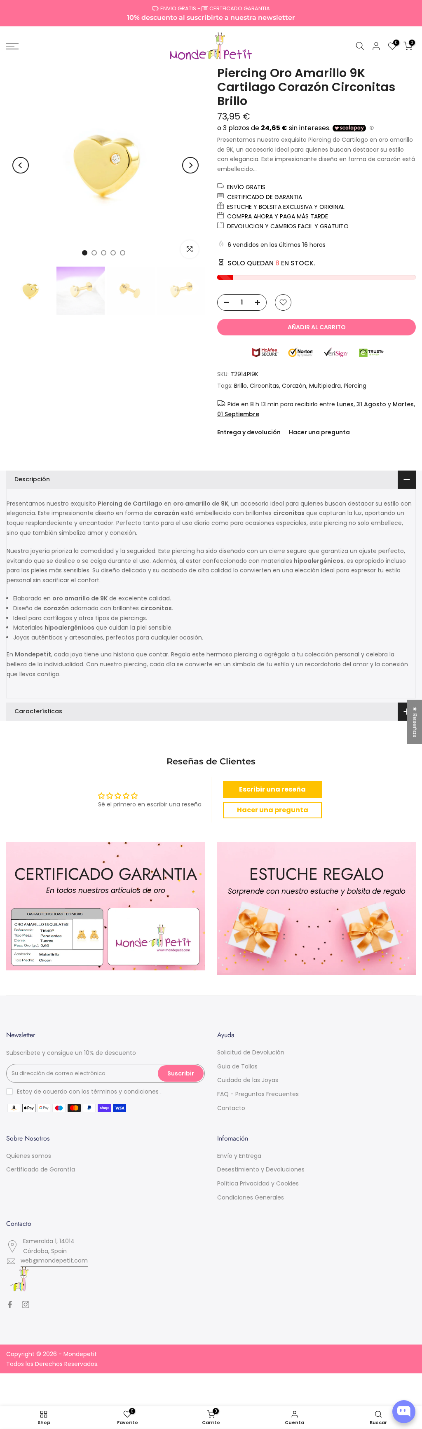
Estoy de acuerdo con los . (89, 1091)
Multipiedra (325, 386)
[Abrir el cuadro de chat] (403, 1411)
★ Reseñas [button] (415, 721)
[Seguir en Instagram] (25, 1305)
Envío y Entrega (239, 1156)
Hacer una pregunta (319, 432)
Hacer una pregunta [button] (272, 810)
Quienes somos (28, 1156)
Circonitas (264, 386)
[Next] (190, 165)
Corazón (294, 386)
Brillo (240, 386)
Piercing (355, 386)
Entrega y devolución (249, 432)
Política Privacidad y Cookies (258, 1183)
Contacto (231, 1108)
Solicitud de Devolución (250, 1052)
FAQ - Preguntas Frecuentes (258, 1094)
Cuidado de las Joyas (247, 1080)
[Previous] (20, 165)
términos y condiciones (125, 1091)
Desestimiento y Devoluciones (261, 1169)
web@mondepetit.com (54, 1260)
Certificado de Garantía (40, 1169)
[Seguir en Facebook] (10, 1305)
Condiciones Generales (250, 1197)
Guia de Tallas (237, 1066)
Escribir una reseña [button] (272, 789)
